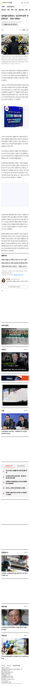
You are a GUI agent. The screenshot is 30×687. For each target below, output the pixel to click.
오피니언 (3, 10)
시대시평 (4, 606)
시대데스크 (4, 552)
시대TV (3, 349)
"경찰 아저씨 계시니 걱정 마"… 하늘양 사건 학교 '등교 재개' (15, 266)
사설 (2, 410)
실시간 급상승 (21, 466)
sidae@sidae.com (18, 275)
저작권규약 (9, 665)
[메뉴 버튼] (27, 3)
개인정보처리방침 (16, 665)
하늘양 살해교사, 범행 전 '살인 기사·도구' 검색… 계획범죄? (15, 260)
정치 (8, 10)
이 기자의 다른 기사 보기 (14, 287)
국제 (26, 10)
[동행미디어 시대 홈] (6, 2)
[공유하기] (22, 3)
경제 (12, 10)
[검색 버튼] (25, 3)
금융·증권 (21, 10)
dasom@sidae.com (15, 279)
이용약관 (3, 665)
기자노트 (4, 635)
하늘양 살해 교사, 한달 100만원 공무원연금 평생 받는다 (15, 263)
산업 (16, 10)
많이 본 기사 (9, 466)
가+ (27, 30)
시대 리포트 (5, 325)
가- (20, 30)
